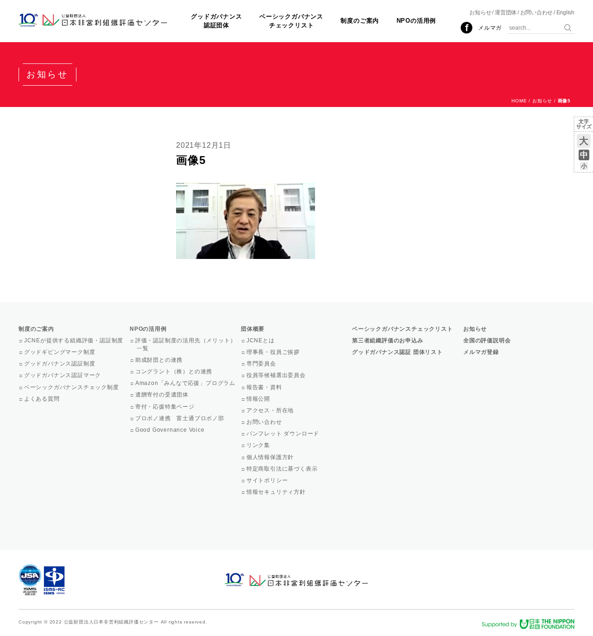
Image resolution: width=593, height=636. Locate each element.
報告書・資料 (265, 387)
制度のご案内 (360, 20)
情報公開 (259, 399)
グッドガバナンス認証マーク (63, 375)
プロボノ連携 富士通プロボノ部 (180, 418)
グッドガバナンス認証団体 (216, 20)
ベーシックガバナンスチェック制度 (72, 387)
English (565, 12)
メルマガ (490, 28)
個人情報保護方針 (271, 457)
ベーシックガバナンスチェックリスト (291, 20)
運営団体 (506, 12)
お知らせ (480, 12)
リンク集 (259, 445)
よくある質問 (42, 399)
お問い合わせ (536, 12)
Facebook (467, 28)
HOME (519, 100)
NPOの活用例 (416, 20)
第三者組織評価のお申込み (387, 340)
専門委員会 (262, 363)
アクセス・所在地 (271, 410)
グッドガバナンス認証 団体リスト (397, 352)
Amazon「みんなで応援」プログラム (186, 383)
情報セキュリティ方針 (277, 492)
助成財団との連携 (160, 360)
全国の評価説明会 (487, 340)
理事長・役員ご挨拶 (274, 352)
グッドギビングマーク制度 (60, 352)
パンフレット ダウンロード (283, 433)
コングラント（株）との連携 (174, 371)
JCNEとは (261, 340)
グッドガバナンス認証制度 (60, 363)
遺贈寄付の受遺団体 (163, 394)
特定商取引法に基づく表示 (282, 469)
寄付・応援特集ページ (166, 406)
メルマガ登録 (481, 352)
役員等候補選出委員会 (277, 375)
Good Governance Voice (171, 430)
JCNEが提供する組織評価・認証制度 (74, 340)
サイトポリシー (268, 480)
